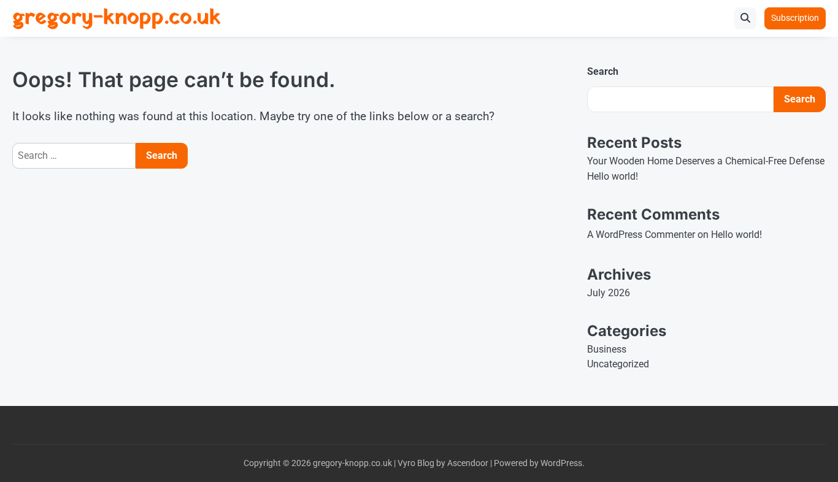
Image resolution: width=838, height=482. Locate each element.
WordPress (561, 463)
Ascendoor (467, 463)
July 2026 (608, 293)
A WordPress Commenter (641, 234)
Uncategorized (618, 364)
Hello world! (612, 176)
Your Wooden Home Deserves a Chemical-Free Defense (706, 161)
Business (606, 349)
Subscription (795, 18)
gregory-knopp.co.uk (116, 18)
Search (602, 71)
